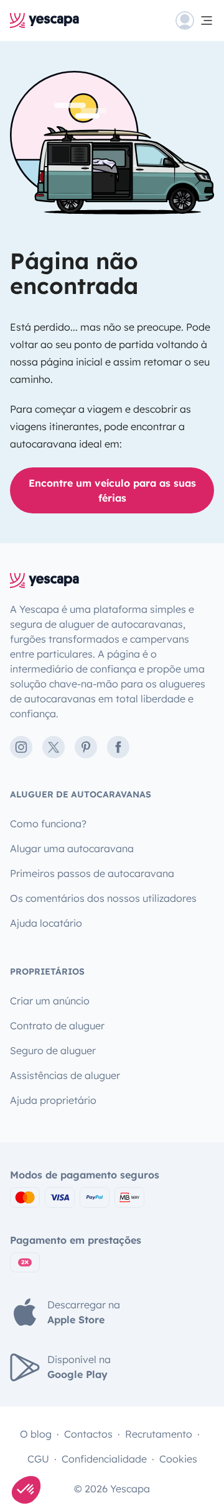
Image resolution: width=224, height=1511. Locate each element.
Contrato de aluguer (57, 1025)
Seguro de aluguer (53, 1050)
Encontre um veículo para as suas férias (112, 490)
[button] (26, 1490)
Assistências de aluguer (65, 1075)
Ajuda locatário (46, 923)
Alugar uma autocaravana (72, 848)
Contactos (88, 1434)
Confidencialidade (104, 1459)
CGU (38, 1459)
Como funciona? (48, 823)
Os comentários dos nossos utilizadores (103, 898)
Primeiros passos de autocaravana (92, 873)
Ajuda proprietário (53, 1100)
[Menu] (194, 20)
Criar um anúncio (50, 1000)
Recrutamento (158, 1434)
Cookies (178, 1459)
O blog (36, 1434)
